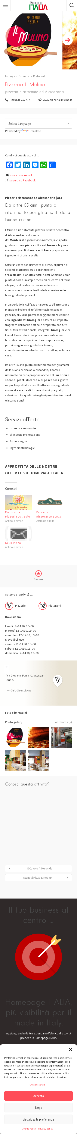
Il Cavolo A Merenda (39, 868)
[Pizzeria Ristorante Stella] (49, 502)
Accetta (38, 1096)
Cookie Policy (29, 1128)
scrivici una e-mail (20, 175)
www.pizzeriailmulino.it (57, 100)
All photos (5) (63, 722)
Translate (35, 131)
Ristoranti (39, 76)
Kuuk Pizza (13, 543)
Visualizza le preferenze (38, 1119)
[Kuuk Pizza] (18, 533)
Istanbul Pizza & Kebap (37, 878)
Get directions (20, 690)
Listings (10, 76)
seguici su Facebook (22, 180)
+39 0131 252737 (19, 100)
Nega (38, 1108)
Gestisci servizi (38, 1084)
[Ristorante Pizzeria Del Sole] (18, 502)
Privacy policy (45, 1128)
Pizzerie (24, 76)
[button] (70, 1049)
